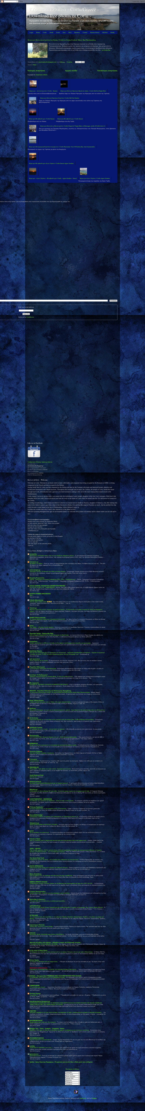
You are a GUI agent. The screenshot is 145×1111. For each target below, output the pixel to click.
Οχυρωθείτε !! (34, 995)
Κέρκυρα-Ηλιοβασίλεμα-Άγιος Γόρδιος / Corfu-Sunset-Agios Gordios (51, 163)
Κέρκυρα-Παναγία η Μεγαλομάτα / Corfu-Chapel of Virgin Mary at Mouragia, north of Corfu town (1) (72, 126)
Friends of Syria (35, 839)
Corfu (45, 32)
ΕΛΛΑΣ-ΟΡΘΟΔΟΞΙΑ (36, 866)
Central (85, 32)
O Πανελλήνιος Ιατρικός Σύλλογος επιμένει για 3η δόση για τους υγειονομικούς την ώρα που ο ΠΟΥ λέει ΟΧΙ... (62, 883)
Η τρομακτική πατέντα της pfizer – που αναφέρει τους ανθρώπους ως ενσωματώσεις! (54, 859)
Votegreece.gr (34, 823)
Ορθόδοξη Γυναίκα (36, 727)
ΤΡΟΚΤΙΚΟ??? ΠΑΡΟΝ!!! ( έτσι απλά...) (41, 1047)
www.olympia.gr (35, 570)
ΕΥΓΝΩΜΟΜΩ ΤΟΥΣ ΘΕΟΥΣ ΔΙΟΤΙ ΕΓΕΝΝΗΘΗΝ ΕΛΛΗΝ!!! (47, 977)
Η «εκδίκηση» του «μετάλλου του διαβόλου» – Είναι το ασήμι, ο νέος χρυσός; (52, 800)
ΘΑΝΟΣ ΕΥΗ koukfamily (38, 617)
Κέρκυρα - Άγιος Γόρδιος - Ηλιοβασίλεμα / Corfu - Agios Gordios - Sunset (53, 178)
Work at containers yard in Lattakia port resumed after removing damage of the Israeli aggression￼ (58, 840)
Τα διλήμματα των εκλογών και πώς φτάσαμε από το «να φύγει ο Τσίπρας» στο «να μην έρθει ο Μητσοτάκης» (61, 952)
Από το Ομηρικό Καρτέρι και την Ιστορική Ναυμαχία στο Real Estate (49, 635)
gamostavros (34, 1054)
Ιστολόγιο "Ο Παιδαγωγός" (39, 675)
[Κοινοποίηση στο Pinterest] (84, 62)
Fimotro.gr (33, 608)
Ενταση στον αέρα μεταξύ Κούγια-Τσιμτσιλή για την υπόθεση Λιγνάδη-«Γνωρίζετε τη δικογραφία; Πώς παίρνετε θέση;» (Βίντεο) (66, 907)
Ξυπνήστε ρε (34, 562)
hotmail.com (33, 777)
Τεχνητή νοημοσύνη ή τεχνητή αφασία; (41, 1039)
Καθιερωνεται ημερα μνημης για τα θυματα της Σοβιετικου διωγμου (49, 867)
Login (31, 32)
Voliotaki (33, 933)
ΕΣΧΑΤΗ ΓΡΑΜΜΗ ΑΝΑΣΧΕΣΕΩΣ (40, 593)
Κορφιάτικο (33, 641)
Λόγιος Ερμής (34, 960)
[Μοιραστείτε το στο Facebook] (82, 62)
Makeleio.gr (33, 789)
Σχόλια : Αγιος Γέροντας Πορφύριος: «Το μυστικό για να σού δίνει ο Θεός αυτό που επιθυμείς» (61, 1062)
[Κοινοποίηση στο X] (80, 62)
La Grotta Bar (106, 50)
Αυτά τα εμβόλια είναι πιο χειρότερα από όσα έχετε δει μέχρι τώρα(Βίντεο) (51, 875)
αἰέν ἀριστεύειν (35, 659)
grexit (32, 831)
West (69, 32)
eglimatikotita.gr (35, 906)
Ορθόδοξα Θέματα (36, 651)
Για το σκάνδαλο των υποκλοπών (39, 832)
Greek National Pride (37, 775)
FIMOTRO (33, 1011)
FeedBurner (30, 317)
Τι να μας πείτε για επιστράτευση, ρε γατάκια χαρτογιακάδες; (47, 901)
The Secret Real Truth (37, 858)
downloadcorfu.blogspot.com (47, 62)
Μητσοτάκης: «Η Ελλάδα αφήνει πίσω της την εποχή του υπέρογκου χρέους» (52, 555)
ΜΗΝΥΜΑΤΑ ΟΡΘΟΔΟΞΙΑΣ (38, 968)
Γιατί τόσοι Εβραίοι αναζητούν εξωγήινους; (42, 753)
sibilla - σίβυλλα (35, 848)
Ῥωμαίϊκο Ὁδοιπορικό (37, 667)
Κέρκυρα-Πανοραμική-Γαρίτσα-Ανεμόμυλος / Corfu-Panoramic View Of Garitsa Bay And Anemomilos (62, 147)
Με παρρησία (34, 683)
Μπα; (31, 595)
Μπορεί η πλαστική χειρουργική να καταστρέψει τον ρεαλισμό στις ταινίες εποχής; (53, 745)
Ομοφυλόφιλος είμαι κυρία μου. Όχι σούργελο (43, 1022)
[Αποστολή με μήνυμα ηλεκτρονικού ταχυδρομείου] (76, 62)
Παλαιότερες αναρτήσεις (107, 71)
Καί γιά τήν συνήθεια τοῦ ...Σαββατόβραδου (42, 587)
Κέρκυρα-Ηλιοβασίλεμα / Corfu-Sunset (41, 119)
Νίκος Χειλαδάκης (36, 874)
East (64, 32)
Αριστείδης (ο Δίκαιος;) (37, 899)
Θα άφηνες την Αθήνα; (36, 563)
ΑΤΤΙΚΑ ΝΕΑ (34, 915)
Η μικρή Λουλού (34, 761)
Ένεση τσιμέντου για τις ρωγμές (39, 660)
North (51, 32)
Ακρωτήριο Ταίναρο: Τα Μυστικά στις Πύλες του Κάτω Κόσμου (48, 571)
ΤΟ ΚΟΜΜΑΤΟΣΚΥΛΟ (37, 1038)
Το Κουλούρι (34, 718)
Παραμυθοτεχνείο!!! (35, 1055)
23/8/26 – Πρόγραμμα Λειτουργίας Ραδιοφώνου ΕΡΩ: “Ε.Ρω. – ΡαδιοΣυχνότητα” (53, 579)
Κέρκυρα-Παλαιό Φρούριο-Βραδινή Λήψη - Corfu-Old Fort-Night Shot (83, 91)
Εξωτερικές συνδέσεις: (72, 1069)
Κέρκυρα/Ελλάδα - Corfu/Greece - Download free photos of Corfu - (64, 12)
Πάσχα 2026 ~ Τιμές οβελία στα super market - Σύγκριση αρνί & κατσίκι (50, 769)
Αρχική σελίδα (71, 71)
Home (38, 32)
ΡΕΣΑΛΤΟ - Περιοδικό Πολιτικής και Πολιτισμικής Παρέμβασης (50, 691)
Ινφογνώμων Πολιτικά (37, 925)
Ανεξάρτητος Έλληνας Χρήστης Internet (40, 462)
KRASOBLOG (34, 767)
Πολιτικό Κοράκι (35, 993)
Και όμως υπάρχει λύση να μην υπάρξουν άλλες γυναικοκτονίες (48, 808)
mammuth (82, 1098)
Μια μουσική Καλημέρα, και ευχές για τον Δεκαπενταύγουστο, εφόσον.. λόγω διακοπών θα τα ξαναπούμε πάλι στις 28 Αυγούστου (67, 710)
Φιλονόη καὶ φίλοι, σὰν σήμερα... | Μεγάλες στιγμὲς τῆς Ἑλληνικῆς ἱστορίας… (56, 942)
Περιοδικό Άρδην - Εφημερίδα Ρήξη (41, 633)
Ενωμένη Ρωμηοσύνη (37, 578)
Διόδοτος (33, 708)
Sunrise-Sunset (94, 32)
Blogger (94, 1098)
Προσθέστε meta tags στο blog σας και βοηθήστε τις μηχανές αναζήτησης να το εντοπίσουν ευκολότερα (59, 1030)
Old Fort (105, 32)
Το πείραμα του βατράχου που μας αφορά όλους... (44, 961)
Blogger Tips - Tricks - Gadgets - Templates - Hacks (47, 1028)
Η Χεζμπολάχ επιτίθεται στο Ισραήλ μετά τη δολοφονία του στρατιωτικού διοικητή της (54, 816)
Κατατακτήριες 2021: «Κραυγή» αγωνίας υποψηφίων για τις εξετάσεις (50, 893)
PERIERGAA (34, 743)
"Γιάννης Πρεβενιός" (37, 807)
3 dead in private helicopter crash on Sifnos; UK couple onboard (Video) (50, 702)
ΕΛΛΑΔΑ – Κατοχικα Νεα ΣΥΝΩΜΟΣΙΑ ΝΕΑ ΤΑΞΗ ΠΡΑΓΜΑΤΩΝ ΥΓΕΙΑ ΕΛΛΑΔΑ (55, 976)
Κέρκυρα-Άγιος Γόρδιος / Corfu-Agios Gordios (95, 178)
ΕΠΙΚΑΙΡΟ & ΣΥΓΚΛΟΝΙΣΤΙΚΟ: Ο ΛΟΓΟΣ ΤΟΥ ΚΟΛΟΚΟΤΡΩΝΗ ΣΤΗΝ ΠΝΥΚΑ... (54, 969)
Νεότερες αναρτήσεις (36, 71)
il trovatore (33, 759)
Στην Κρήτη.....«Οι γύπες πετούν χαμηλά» (42, 627)
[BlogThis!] (78, 62)
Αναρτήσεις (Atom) (41, 75)
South (58, 32)
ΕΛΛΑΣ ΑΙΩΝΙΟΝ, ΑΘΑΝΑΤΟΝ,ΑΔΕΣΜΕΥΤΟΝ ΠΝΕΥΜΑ (47, 586)
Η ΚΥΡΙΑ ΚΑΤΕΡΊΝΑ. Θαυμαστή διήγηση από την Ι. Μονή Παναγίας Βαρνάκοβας (53, 737)
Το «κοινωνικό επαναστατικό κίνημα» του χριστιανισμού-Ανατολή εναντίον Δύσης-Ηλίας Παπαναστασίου (60, 692)
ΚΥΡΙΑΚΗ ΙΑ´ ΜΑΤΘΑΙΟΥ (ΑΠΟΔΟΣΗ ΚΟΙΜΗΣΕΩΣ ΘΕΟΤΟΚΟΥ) (49, 684)
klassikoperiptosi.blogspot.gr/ (40, 1001)
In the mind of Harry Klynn (38, 950)
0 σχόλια (69, 62)
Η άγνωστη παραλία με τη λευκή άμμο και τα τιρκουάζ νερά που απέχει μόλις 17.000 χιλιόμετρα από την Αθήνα (62, 719)
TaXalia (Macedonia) (36, 600)
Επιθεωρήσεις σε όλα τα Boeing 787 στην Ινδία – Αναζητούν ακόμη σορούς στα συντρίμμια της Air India (60, 791)
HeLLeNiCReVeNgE (36, 815)
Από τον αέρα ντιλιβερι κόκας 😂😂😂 (41, 601)
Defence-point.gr (35, 781)
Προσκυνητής (34, 735)
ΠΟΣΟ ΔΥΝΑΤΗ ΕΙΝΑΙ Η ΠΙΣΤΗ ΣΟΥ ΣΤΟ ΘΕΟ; (44, 824)
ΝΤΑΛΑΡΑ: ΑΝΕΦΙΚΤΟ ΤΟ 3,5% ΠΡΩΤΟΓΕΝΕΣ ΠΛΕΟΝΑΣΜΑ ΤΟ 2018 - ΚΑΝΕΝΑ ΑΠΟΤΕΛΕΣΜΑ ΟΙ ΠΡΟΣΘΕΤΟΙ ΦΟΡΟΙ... (66, 1012)
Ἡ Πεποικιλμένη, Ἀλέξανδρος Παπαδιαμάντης (43, 668)
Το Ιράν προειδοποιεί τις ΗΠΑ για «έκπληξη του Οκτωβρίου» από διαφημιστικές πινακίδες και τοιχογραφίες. (61, 643)
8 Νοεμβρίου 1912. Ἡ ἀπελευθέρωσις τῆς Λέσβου (44, 944)
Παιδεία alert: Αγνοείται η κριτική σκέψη (41, 926)
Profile (113, 32)
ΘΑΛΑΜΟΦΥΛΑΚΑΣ (36, 1020)
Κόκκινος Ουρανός (36, 751)
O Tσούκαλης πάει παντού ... (38, 987)
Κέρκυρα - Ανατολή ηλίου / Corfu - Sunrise (43, 91)
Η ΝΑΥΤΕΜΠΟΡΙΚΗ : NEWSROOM (41, 799)
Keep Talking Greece (37, 700)
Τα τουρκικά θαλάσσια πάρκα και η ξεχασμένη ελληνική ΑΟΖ (47, 619)
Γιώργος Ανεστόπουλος (38, 891)
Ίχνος (32, 625)
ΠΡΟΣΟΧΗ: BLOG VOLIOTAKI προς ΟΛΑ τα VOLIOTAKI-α (47, 934)
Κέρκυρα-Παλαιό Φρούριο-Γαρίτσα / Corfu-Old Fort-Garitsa (59, 98)
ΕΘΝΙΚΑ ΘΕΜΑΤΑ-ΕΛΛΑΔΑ (38, 882)
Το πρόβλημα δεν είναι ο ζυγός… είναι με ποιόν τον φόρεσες (47, 729)
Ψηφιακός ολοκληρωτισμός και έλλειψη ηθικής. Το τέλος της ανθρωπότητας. (52, 676)
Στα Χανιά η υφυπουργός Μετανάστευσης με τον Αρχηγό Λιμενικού (49, 783)
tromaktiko (33, 554)
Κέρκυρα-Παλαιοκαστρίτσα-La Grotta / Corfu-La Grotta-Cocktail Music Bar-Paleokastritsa (62, 40)
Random (77, 32)
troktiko (32, 1046)
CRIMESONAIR (34, 985)
